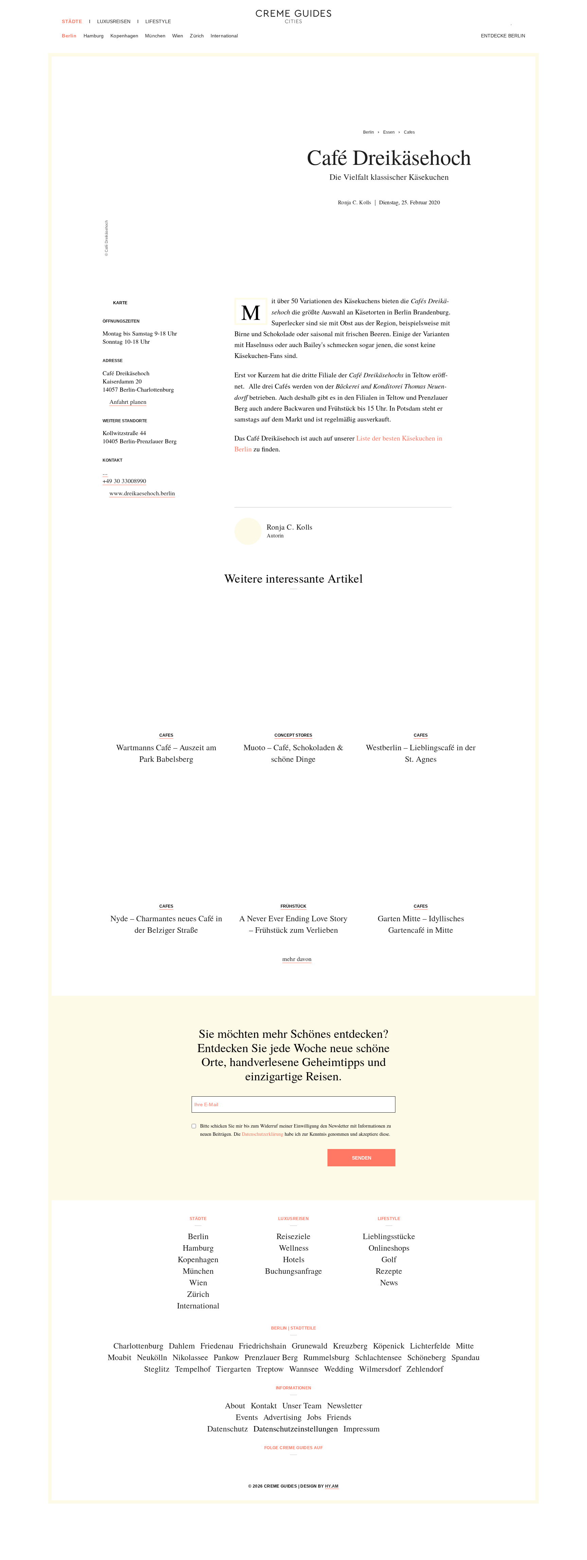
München (155, 35)
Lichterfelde (430, 1345)
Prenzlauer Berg (271, 1357)
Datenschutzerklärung (262, 1134)
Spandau (465, 1357)
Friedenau (216, 1345)
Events (247, 1416)
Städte (72, 21)
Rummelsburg (326, 1357)
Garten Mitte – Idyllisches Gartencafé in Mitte (421, 924)
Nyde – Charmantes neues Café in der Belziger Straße (166, 924)
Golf (388, 1259)
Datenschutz (227, 1428)
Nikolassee (190, 1357)
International (224, 35)
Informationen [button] (294, 1388)
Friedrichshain (262, 1345)
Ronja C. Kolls (354, 202)
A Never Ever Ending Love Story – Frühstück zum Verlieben (293, 924)
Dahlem (182, 1345)
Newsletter (344, 1405)
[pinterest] (302, 1466)
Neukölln (152, 1357)
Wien (177, 35)
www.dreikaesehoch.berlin (142, 493)
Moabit (119, 1357)
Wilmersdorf (380, 1368)
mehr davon (297, 959)
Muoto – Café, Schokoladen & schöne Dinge (293, 753)
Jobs (314, 1416)
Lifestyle (158, 21)
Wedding (339, 1368)
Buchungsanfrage (293, 1270)
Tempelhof (193, 1368)
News (389, 1282)
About (235, 1405)
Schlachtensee (378, 1357)
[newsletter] (319, 1466)
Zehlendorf (425, 1368)
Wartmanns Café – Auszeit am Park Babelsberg (166, 753)
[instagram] (285, 1466)
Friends (339, 1416)
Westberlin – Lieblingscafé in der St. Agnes (421, 753)
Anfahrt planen (127, 401)
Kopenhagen (124, 35)
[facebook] (267, 1466)
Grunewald (309, 1345)
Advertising (282, 1416)
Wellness (293, 1247)
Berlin (69, 35)
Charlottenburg (138, 1345)
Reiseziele (293, 1236)
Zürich (197, 35)
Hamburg (94, 35)
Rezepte (389, 1270)
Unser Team (302, 1405)
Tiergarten (233, 1368)
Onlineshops (389, 1247)
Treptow (270, 1368)
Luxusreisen (113, 21)
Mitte (465, 1345)
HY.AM (332, 1486)
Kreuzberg (350, 1345)
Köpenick (389, 1345)
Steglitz (157, 1368)
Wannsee (304, 1368)
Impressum (361, 1428)
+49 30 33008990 (124, 481)
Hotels (293, 1259)
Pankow (226, 1357)
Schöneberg (426, 1357)
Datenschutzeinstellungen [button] (295, 1428)
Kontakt (264, 1405)
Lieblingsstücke (389, 1236)
